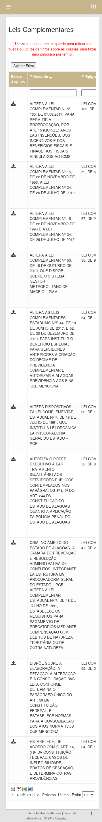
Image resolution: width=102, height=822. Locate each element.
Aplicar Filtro (23, 65)
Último (63, 794)
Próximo (49, 794)
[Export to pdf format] (18, 788)
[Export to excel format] (24, 788)
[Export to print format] (13, 788)
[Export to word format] (30, 788)
